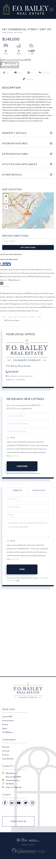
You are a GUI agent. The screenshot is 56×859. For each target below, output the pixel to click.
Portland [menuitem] (5, 755)
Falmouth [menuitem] (5, 747)
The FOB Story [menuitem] (7, 732)
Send (22, 569)
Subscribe (22, 466)
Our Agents (20, 379)
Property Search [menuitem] (8, 720)
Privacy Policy (5, 286)
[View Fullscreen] (6, 207)
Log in (8, 787)
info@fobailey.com (13, 780)
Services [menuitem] (5, 724)
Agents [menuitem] (4, 728)
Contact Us (10, 379)
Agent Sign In (18, 821)
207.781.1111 (13, 371)
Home (4, 317)
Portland (32, 317)
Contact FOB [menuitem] (7, 716)
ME (16, 317)
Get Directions (28, 247)
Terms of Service (11, 580)
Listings (10, 317)
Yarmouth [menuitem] (5, 751)
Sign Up (18, 787)
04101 (39, 317)
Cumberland (23, 317)
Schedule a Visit (38, 490)
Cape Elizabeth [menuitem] (7, 759)
